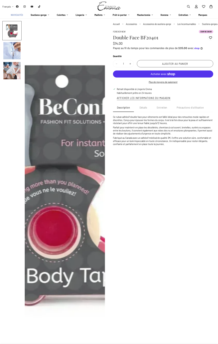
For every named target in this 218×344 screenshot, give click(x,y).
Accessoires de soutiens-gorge (157, 24)
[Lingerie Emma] (109, 6)
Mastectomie (143, 14)
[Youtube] (32, 6)
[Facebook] (17, 6)
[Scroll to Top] (211, 326)
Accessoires (131, 24)
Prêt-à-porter (120, 14)
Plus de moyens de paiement (163, 82)
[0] (211, 6)
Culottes (61, 14)
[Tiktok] (39, 6)
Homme (164, 14)
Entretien (183, 14)
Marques (202, 14)
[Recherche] (188, 6)
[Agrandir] (98, 27)
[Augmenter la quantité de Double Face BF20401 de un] (130, 63)
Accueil (116, 24)
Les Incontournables (186, 24)
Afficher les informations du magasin (143, 98)
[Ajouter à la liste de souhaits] (210, 38)
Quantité (117, 56)
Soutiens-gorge (39, 14)
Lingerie (80, 14)
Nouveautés (17, 15)
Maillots (98, 14)
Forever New (119, 31)
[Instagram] (24, 6)
